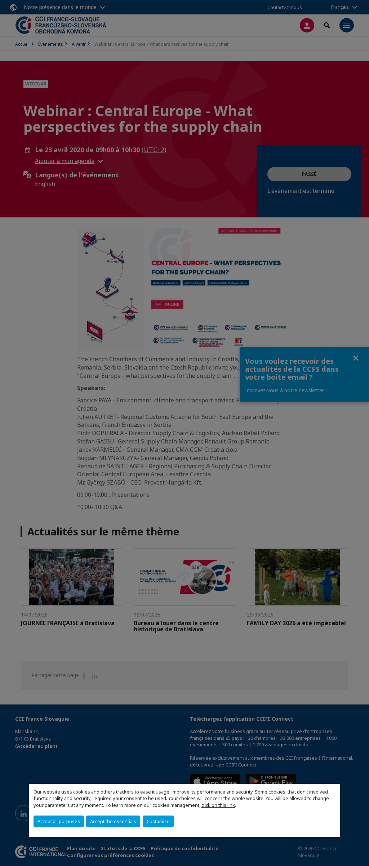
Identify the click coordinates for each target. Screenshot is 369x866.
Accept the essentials (113, 821)
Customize (158, 821)
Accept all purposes (58, 821)
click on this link (218, 805)
